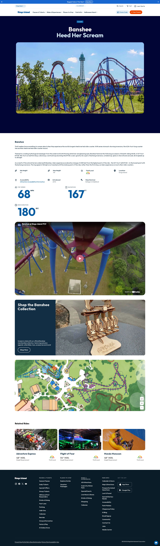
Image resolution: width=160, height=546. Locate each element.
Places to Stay (68, 12)
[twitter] (22, 484)
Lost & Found (106, 493)
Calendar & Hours (108, 481)
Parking (42, 507)
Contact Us (106, 523)
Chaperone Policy (108, 509)
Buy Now (89, 2)
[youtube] (26, 484)
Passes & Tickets (39, 12)
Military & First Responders (44, 496)
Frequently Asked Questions (108, 489)
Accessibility (106, 502)
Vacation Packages (63, 485)
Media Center (107, 530)
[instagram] (16, 484)
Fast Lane (42, 504)
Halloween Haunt (90, 12)
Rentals (42, 517)
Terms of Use (45, 542)
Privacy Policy (18, 542)
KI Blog (104, 512)
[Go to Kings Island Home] (24, 12)
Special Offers (44, 488)
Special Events (86, 491)
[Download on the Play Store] (125, 490)
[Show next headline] (158, 2)
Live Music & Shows (87, 495)
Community (106, 519)
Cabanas (42, 514)
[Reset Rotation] (142, 399)
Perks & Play (43, 524)
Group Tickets (44, 491)
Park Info (78, 12)
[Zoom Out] (142, 408)
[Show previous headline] (2, 2)
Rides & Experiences (54, 12)
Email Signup (106, 516)
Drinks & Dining (44, 500)
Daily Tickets (43, 484)
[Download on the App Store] (125, 484)
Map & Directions (108, 484)
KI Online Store (44, 528)
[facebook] (19, 484)
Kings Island (19, 6)
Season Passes (44, 481)
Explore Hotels (65, 481)
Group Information (46, 521)
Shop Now (24, 350)
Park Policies (106, 505)
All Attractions (86, 482)
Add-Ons (42, 510)
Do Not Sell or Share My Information (32, 542)
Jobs (104, 526)
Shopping (84, 501)
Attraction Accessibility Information (32, 182)
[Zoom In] (142, 403)
